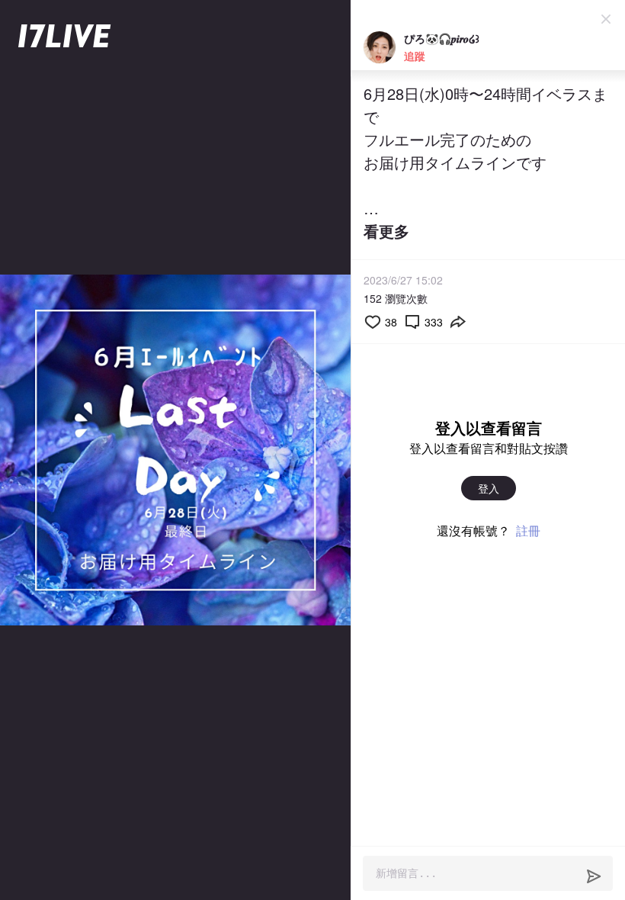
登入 (488, 488)
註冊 (528, 530)
